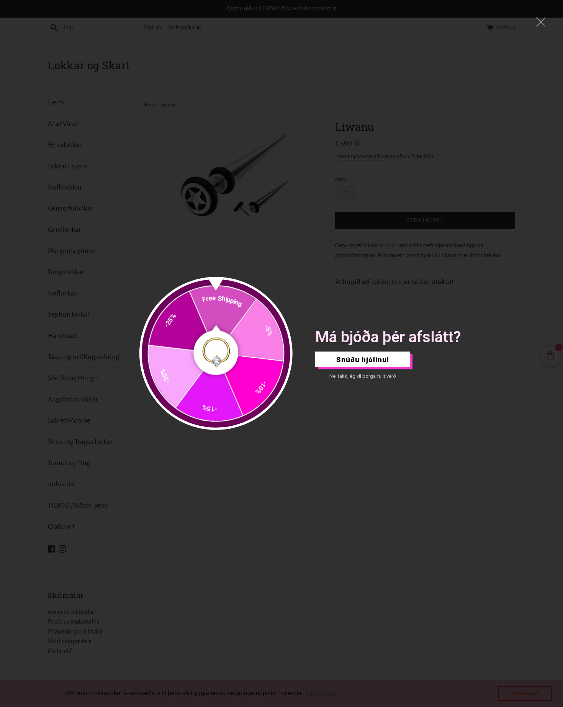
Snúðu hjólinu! (362, 359)
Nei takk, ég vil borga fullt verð (362, 376)
